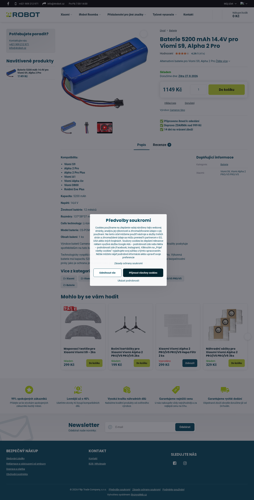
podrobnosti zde (106, 247)
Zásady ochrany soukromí (128, 263)
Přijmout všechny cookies (143, 272)
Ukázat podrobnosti (128, 280)
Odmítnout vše (107, 272)
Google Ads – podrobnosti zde (134, 244)
